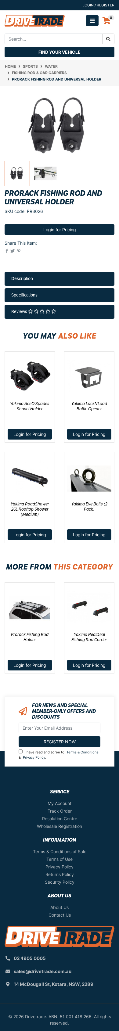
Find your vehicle (59, 52)
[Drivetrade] (35, 20)
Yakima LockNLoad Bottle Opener (89, 406)
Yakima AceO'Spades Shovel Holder (29, 406)
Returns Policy (59, 874)
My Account (59, 803)
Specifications (24, 295)
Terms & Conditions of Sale (59, 851)
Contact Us (60, 915)
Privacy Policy (34, 757)
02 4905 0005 (30, 958)
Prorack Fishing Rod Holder (30, 637)
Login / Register (98, 5)
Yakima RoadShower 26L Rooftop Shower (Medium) (30, 509)
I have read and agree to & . (59, 755)
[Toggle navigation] (92, 20)
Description (22, 278)
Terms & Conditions (83, 752)
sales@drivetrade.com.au (42, 971)
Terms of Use (59, 859)
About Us (59, 907)
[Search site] (108, 39)
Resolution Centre (59, 818)
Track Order (60, 811)
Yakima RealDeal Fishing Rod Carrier (89, 637)
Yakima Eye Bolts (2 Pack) (89, 506)
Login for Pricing (59, 229)
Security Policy (59, 882)
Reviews (19, 311)
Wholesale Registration (59, 826)
